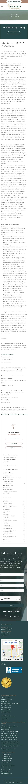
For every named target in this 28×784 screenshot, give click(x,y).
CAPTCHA (2, 594)
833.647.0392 (4, 636)
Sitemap (21, 782)
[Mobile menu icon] (2, 6)
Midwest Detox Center (10, 781)
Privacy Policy (15, 782)
